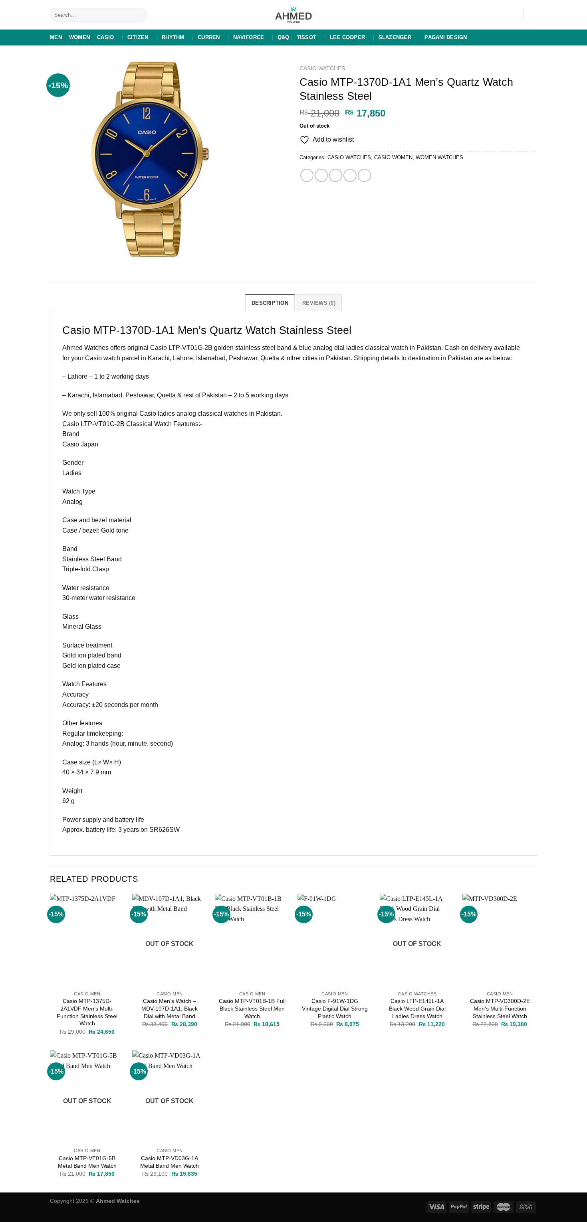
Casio (105, 37)
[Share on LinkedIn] (364, 175)
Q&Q (284, 37)
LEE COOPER (347, 37)
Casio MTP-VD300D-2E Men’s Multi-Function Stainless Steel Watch (500, 1008)
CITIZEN (138, 37)
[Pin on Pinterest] (350, 175)
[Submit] (139, 15)
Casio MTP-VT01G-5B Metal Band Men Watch (87, 1162)
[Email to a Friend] (335, 175)
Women (79, 37)
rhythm (173, 37)
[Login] (513, 15)
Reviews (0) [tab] (318, 303)
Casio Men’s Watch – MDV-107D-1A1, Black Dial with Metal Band (169, 1008)
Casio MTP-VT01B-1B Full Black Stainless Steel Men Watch (252, 1008)
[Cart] (533, 15)
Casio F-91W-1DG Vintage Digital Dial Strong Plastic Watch (335, 1008)
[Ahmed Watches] (293, 15)
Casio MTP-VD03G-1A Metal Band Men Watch (169, 1162)
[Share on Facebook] (306, 175)
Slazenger (395, 37)
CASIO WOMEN (393, 157)
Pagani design (445, 37)
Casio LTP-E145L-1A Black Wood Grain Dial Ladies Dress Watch (417, 1008)
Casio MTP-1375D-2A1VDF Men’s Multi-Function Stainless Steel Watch (87, 1012)
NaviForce (248, 37)
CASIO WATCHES (322, 68)
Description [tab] (270, 303)
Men (56, 37)
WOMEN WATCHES (439, 157)
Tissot (307, 37)
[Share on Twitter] (321, 175)
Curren (209, 37)
